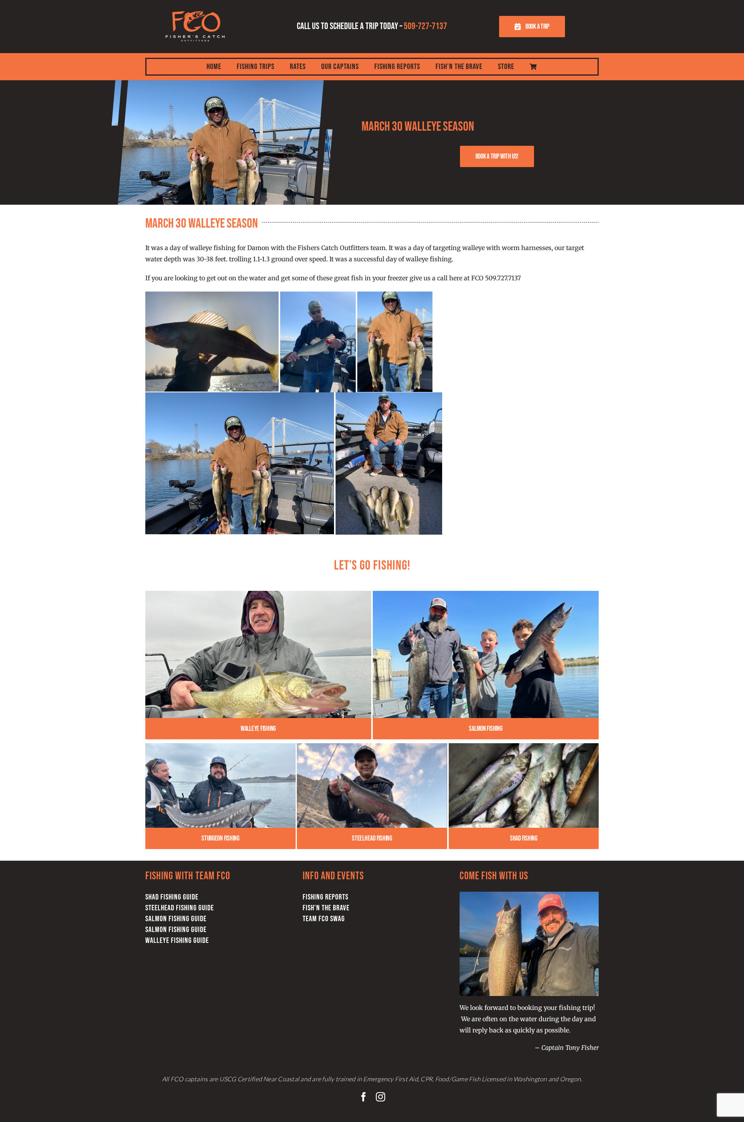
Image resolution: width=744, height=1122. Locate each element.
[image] (372, 746)
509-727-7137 (425, 26)
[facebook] (363, 1096)
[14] (486, 594)
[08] (258, 594)
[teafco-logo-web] (195, 7)
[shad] (524, 746)
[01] (220, 746)
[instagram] (380, 1096)
